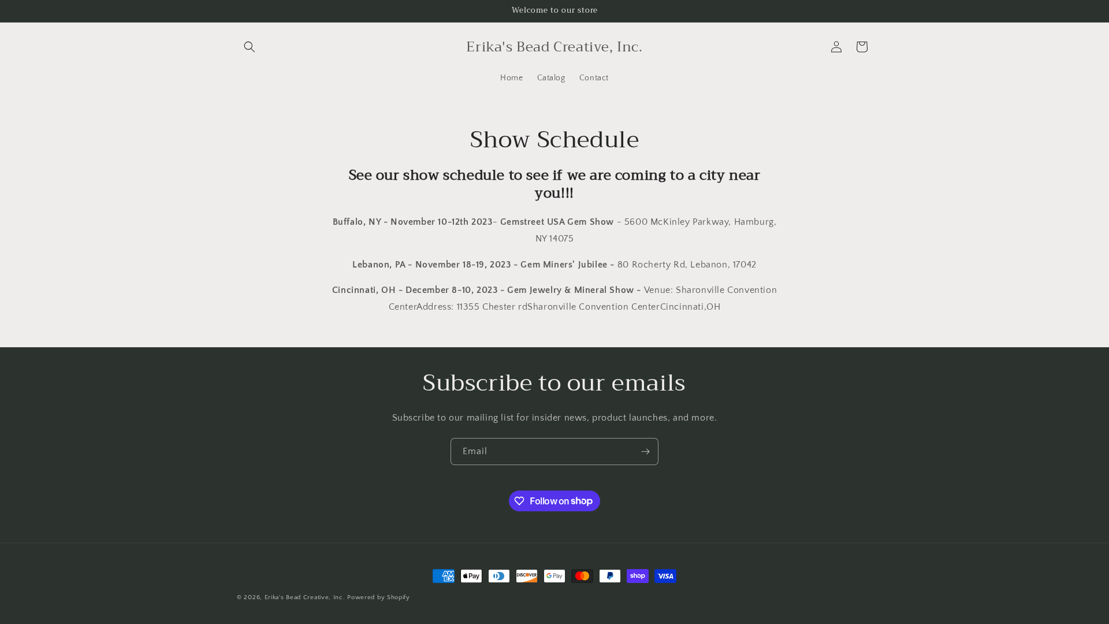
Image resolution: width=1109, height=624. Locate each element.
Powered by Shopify (378, 597)
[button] (249, 47)
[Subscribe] (645, 451)
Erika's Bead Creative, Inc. (305, 597)
